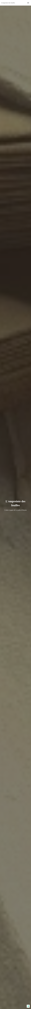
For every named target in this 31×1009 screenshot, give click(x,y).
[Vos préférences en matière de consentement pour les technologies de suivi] (28, 1006)
